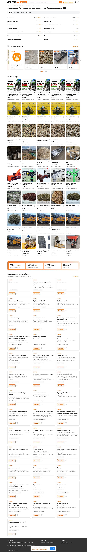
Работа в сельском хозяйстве (14, 35)
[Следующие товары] (79, 60)
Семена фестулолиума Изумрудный (12, 139)
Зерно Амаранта (37, 485)
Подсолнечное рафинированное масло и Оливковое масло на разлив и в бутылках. (67, 413)
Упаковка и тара (48, 32)
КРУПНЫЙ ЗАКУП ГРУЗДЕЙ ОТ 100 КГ (43, 411)
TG (68, 542)
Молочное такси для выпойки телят (26, 250)
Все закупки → (76, 276)
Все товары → (76, 46)
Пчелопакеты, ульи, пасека (40, 468)
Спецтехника (10, 25)
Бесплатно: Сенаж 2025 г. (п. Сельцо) (42, 161)
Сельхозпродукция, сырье (50, 17)
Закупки (21, 5)
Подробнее (12, 293)
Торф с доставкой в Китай (64, 374)
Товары (9, 5)
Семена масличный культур (16, 374)
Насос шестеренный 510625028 (26, 117)
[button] (60, 2)
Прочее (46, 39)
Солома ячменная (26, 161)
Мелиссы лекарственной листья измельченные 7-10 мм (42, 206)
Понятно (52, 548)
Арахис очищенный (14, 468)
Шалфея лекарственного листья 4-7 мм (13, 228)
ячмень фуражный (62, 503)
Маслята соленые (13, 282)
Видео (43, 5)
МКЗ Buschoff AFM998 (27, 227)
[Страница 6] (45, 71)
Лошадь (59, 468)
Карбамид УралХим (62, 301)
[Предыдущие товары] (7, 60)
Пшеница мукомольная (39, 336)
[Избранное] (75, 2)
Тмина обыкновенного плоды (56, 206)
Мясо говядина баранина (16, 301)
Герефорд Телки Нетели (63, 393)
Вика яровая (25, 138)
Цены (33, 5)
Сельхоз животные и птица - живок (15, 32)
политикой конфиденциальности (39, 549)
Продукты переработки (12, 21)
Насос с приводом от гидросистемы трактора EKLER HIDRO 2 (42, 184)
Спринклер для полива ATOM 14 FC (27, 184)
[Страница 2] (42, 71)
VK (62, 542)
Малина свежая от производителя (18, 411)
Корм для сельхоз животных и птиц (52, 25)
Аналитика (38, 5)
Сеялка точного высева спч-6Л (41, 503)
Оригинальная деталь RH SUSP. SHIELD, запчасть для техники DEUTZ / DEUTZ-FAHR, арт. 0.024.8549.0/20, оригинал (71, 95)
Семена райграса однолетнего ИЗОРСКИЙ (42, 139)
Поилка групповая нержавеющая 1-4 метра (55, 161)
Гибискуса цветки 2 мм (27, 205)
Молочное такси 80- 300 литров (71, 161)
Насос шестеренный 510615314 (11, 117)
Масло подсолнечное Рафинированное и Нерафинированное (43, 356)
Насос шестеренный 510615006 (70, 117)
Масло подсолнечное (39, 318)
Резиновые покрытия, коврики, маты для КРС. (42, 250)
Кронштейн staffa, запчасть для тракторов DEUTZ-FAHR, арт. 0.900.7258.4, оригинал (42, 95)
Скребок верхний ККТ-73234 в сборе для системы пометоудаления (19, 337)
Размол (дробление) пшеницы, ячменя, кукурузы (55, 228)
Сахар (59, 336)
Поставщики (15, 5)
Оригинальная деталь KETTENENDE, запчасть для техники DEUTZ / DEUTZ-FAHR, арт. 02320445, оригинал (56, 95)
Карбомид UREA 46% (39, 301)
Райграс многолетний (56, 138)
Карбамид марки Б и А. (63, 430)
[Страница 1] (40, 71)
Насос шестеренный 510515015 (55, 117)
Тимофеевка (68, 138)
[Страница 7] (46, 71)
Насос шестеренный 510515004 (41, 117)
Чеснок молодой (62, 355)
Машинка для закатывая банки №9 (71, 250)
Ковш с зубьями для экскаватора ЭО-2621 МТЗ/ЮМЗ (18, 504)
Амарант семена (61, 485)
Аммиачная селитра (14, 318)
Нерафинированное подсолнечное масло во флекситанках (18, 485)
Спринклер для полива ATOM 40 (56, 184)
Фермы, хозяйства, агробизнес (14, 39)
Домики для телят (55, 250)
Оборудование (47, 21)
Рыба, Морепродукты (49, 28)
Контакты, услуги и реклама (47, 542)
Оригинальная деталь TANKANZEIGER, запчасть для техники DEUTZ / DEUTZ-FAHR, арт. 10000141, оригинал (27, 95)
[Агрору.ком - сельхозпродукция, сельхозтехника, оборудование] (13, 2)
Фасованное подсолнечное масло (18, 355)
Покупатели (27, 5)
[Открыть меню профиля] (78, 2)
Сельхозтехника (11, 17)
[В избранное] (20, 95)
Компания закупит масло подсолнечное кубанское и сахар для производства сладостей (19, 432)
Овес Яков (9, 161)
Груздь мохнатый (62, 282)
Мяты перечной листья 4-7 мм (71, 206)
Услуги (45, 35)
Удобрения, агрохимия (12, 28)
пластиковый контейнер (39, 393)
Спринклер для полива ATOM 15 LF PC (71, 184)
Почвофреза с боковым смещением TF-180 (12, 184)
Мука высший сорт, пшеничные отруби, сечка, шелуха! (11, 206)
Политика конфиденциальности (21, 546)
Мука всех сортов (38, 449)
